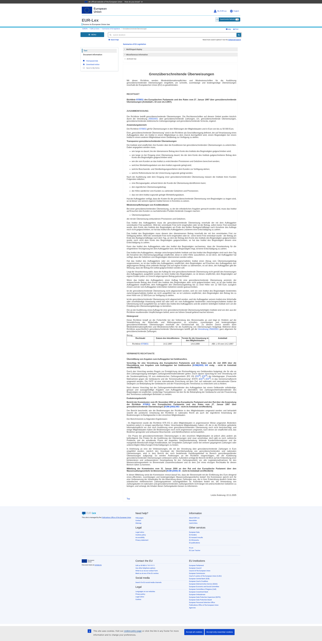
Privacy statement (141, 540)
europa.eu (98, 565)
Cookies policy (140, 535)
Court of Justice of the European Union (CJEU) (205, 576)
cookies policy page (133, 631)
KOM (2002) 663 (172, 407)
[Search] (238, 35)
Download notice (92, 64)
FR (204, 376)
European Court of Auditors (198, 581)
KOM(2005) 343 (200, 365)
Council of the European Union (199, 571)
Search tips (114, 40)
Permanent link (92, 61)
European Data (194, 532)
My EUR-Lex (222, 11)
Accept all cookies (194, 632)
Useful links (193, 523)
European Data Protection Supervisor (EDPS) (205, 597)
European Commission (197, 573)
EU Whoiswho (194, 540)
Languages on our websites (145, 591)
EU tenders (193, 535)
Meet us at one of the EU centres (147, 573)
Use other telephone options (145, 568)
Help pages (139, 518)
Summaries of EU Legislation (134, 44)
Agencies (192, 608)
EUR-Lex (90, 20)
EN (197, 376)
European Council (195, 568)
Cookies (138, 599)
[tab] (180, 49)
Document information (92, 55)
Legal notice (139, 532)
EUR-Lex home (94, 29)
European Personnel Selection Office (202, 602)
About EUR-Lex (194, 518)
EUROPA (85, 29)
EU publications (194, 543)
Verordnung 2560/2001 (208, 329)
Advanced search (234, 40)
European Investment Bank (198, 592)
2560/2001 (153, 119)
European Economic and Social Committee (204, 586)
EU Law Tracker (194, 550)
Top (128, 499)
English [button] (236, 11)
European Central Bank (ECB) (199, 579)
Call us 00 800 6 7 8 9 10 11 (145, 565)
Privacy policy (140, 594)
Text (85, 50)
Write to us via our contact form (146, 571)
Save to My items (92, 68)
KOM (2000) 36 (174, 471)
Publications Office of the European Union (116, 517)
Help (229, 29)
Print (236, 29)
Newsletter (193, 520)
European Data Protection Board (200, 600)
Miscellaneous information (137, 55)
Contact (138, 520)
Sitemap (138, 523)
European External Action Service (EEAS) (203, 584)
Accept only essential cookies (219, 632)
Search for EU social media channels (148, 582)
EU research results (196, 537)
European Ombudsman (197, 594)
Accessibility (140, 537)
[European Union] (88, 561)
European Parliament (196, 565)
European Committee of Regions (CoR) (202, 589)
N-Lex (191, 548)
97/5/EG (140, 100)
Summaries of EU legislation (111, 29)
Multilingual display (134, 49)
